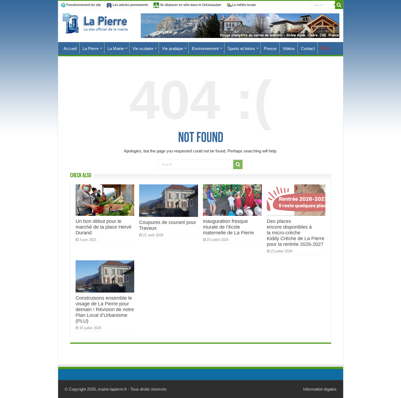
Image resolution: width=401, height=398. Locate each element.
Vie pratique (172, 48)
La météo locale (244, 5)
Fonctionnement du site (83, 5)
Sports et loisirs (241, 48)
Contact (308, 48)
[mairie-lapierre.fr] (200, 25)
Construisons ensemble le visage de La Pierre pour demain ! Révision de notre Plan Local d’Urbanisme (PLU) (105, 309)
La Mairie (115, 48)
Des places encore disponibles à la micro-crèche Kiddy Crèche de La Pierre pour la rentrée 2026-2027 (295, 233)
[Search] (339, 5)
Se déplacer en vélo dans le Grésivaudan (190, 5)
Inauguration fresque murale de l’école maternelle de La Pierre (228, 227)
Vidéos (289, 48)
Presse (270, 48)
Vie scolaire (143, 48)
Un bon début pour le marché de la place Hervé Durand (103, 227)
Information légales (320, 389)
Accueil (70, 48)
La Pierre (91, 48)
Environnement (205, 48)
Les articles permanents (130, 5)
